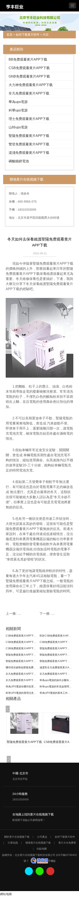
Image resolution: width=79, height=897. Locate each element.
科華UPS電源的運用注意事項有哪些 (22, 692)
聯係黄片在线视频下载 (38, 842)
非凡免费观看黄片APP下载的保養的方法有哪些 (22, 680)
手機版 (52, 860)
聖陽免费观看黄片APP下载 (29, 136)
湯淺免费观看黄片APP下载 (29, 152)
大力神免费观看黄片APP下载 (31, 85)
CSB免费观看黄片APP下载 (29, 68)
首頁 (9, 34)
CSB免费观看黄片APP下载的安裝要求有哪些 (22, 648)
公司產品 (42, 836)
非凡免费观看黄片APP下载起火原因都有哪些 (56, 673)
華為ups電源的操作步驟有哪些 (56, 680)
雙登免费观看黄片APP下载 (29, 144)
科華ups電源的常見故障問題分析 (56, 686)
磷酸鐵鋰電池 (19, 161)
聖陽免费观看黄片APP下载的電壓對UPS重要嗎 (56, 648)
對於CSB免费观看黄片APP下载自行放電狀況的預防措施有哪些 (56, 635)
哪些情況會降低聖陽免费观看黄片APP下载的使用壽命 (22, 667)
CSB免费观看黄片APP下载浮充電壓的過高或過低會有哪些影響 (22, 642)
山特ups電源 (18, 127)
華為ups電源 (18, 102)
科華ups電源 (18, 110)
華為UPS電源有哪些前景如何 (22, 686)
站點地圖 (42, 848)
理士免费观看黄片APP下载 (29, 119)
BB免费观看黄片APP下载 (28, 59)
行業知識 (13, 842)
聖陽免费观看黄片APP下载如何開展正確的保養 (56, 654)
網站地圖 (6, 894)
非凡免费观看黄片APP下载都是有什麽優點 (22, 673)
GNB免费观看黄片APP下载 (29, 76)
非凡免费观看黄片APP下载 (29, 93)
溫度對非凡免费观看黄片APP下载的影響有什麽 (56, 667)
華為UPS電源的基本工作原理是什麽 (56, 692)
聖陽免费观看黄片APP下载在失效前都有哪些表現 (22, 654)
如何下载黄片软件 (27, 34)
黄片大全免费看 (67, 842)
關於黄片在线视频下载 (16, 836)
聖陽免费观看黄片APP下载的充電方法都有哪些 (56, 661)
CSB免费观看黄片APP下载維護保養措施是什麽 (56, 642)
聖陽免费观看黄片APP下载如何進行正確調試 (22, 661)
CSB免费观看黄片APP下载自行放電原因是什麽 (22, 635)
